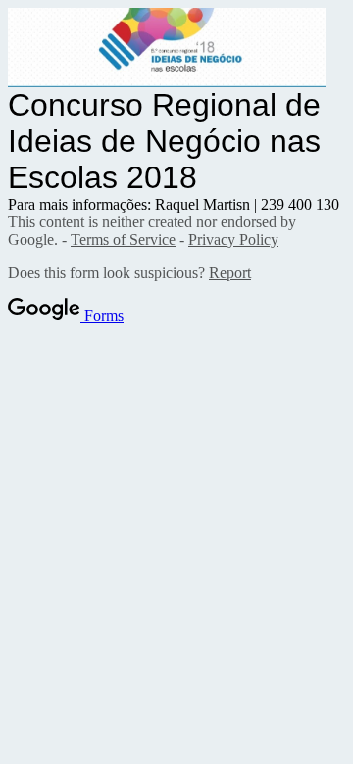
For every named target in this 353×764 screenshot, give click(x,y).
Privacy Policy (233, 239)
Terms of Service (123, 239)
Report (230, 272)
